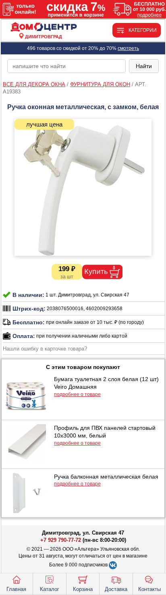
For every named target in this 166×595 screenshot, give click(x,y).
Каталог (49, 589)
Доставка (116, 589)
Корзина (83, 589)
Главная (16, 589)
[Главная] (43, 27)
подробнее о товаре (77, 394)
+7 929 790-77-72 (60, 540)
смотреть (128, 48)
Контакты (149, 589)
